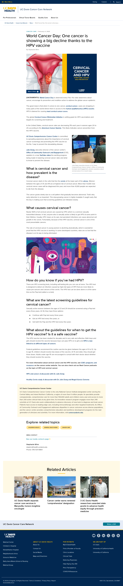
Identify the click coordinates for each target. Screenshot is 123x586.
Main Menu (7, 2)
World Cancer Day (47, 97)
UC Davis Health (9, 23)
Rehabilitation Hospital (11, 550)
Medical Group (8, 565)
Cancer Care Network (21, 23)
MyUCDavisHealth (69, 545)
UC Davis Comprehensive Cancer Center (42, 136)
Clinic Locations (68, 552)
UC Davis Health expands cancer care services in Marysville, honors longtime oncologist (27, 504)
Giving (95, 2)
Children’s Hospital (9, 546)
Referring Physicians (70, 560)
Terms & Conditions (35, 581)
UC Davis (96, 545)
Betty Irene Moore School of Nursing (15, 561)
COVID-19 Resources (70, 571)
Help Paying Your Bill (70, 564)
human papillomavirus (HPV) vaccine (80, 108)
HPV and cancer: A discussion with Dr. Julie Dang (45, 374)
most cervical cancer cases (57, 111)
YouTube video (45, 155)
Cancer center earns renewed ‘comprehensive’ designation (61, 502)
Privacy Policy (46, 581)
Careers (104, 2)
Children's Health (33, 427)
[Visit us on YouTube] (93, 535)
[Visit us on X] (107, 535)
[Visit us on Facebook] (97, 535)
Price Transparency (69, 568)
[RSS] (117, 535)
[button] (61, 73)
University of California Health (103, 548)
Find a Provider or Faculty (72, 548)
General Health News (50, 427)
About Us (54, 17)
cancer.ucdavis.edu (76, 412)
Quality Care (43, 17)
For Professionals (9, 17)
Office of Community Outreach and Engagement (44, 152)
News (31, 23)
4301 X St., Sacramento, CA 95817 (110, 581)
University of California (101, 552)
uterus (85, 181)
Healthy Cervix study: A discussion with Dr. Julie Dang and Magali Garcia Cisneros (57, 379)
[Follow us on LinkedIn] (102, 535)
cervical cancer (71, 106)
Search (117, 2)
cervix (63, 181)
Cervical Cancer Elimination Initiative (49, 117)
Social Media (37, 552)
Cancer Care (31, 31)
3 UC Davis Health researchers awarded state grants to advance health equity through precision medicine (93, 506)
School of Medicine (9, 557)
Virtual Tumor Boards (27, 17)
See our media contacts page (37, 439)
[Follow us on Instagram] (112, 535)
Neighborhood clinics (10, 553)
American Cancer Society (51, 128)
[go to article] (28, 487)
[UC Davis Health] (10, 535)
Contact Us (37, 548)
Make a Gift (111, 524)
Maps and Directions (40, 556)
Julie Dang (30, 150)
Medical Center (8, 542)
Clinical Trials (67, 556)
